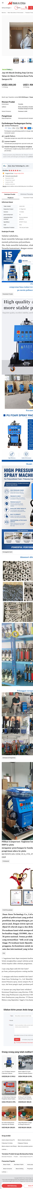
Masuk (4, 186)
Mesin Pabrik (6, 1164)
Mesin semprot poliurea (24, 1140)
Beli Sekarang (12, 1186)
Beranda (4, 12)
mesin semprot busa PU (8, 1140)
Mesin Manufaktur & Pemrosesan (15, 12)
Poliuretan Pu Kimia (7, 1143)
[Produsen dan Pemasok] (16, 3)
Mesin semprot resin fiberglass (10, 1146)
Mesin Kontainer (7, 1168)
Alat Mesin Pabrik (18, 1164)
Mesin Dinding (19, 1168)
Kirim (17, 1039)
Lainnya (4, 1172)
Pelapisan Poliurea (23, 1143)
